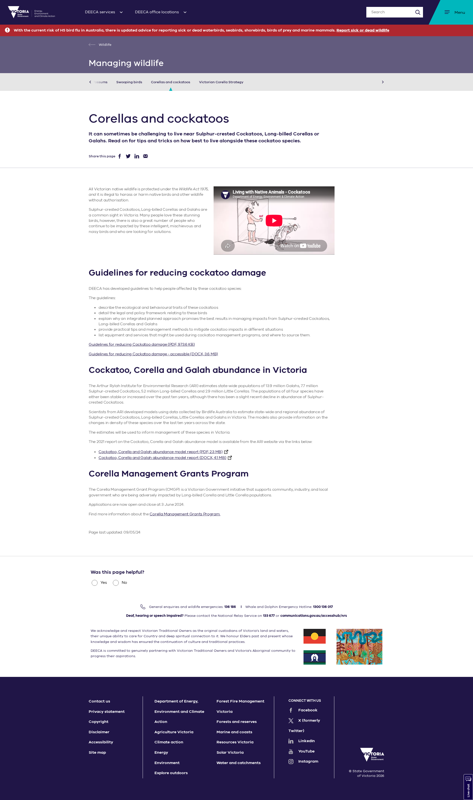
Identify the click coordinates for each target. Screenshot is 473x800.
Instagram (308, 761)
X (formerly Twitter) (304, 726)
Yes (104, 582)
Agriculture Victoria (173, 732)
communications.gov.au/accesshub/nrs (313, 615)
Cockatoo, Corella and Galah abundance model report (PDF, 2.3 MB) (161, 452)
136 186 (230, 606)
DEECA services (100, 12)
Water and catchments (239, 763)
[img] (31, 12)
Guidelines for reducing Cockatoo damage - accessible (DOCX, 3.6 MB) (153, 354)
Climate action (168, 742)
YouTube (306, 751)
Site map (97, 752)
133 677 (269, 615)
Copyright (98, 721)
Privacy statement (107, 711)
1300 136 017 (323, 606)
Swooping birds (129, 82)
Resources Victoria (235, 742)
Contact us (99, 701)
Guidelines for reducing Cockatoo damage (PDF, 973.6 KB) (142, 344)
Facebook (308, 710)
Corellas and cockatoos (170, 82)
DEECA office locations (157, 12)
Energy (161, 752)
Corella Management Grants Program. (185, 514)
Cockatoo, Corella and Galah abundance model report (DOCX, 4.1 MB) (162, 457)
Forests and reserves (237, 721)
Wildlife (104, 44)
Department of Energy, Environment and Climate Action (179, 711)
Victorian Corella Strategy (221, 82)
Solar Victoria (230, 752)
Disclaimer (99, 732)
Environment (167, 763)
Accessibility (101, 742)
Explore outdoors (171, 773)
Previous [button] (97, 82)
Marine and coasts (234, 732)
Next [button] (375, 82)
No (124, 582)
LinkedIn (306, 741)
